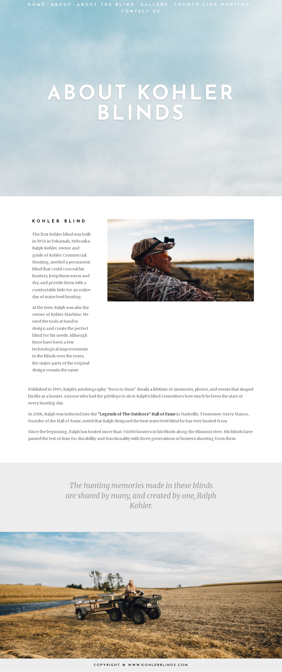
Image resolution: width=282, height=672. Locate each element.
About (61, 5)
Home (37, 5)
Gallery (154, 5)
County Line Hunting (212, 5)
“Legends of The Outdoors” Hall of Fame (136, 414)
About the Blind (106, 5)
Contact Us (141, 11)
